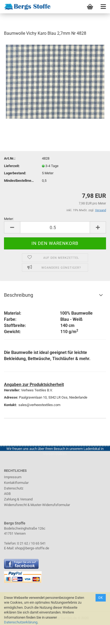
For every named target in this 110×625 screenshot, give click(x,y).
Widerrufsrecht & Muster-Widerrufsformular (37, 505)
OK (100, 598)
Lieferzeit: (12, 166)
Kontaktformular (16, 483)
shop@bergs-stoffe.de (32, 548)
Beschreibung (18, 295)
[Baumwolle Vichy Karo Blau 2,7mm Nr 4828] (55, 81)
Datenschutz (13, 488)
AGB (7, 494)
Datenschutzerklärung (20, 622)
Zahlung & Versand (18, 499)
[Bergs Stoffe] (25, 6)
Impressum (12, 477)
